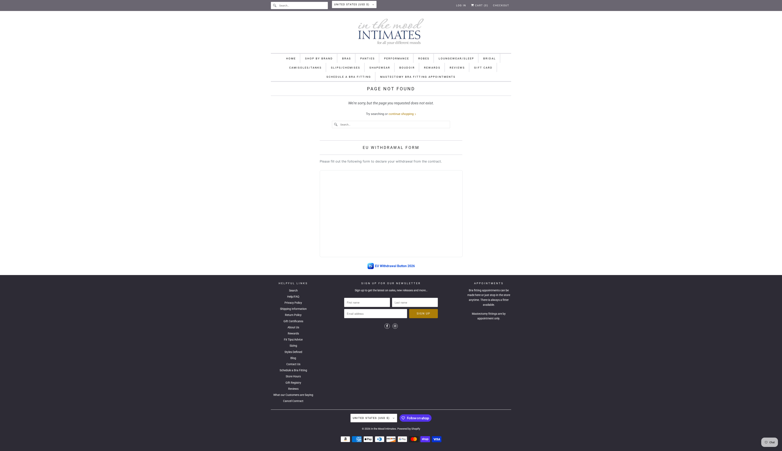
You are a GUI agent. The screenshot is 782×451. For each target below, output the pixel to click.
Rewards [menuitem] (432, 67)
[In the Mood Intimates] (391, 33)
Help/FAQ (293, 296)
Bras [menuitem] (346, 58)
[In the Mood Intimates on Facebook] (387, 326)
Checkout (501, 5)
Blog (293, 358)
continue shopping (401, 114)
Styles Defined (293, 352)
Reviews (293, 388)
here (478, 295)
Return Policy (293, 315)
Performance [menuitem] (396, 58)
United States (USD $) (352, 4)
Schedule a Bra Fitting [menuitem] (348, 76)
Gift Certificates (293, 321)
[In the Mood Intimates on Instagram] (395, 326)
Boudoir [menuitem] (407, 67)
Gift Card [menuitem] (483, 67)
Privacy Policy (293, 302)
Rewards (293, 333)
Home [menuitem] (291, 58)
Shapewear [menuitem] (379, 67)
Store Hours (293, 376)
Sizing (293, 345)
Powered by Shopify (408, 428)
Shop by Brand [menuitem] (319, 58)
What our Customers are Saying (293, 394)
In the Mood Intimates (383, 428)
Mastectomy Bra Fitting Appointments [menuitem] (418, 76)
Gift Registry (293, 382)
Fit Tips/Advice (293, 339)
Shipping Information (293, 308)
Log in (461, 5)
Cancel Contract (293, 401)
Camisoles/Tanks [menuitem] (305, 67)
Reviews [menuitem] (457, 67)
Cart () (481, 5)
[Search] (275, 5)
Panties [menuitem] (367, 58)
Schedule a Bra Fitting (293, 370)
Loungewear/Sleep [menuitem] (456, 58)
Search (293, 290)
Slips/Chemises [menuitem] (345, 67)
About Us (293, 327)
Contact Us (293, 364)
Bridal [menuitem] (489, 58)
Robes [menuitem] (423, 58)
